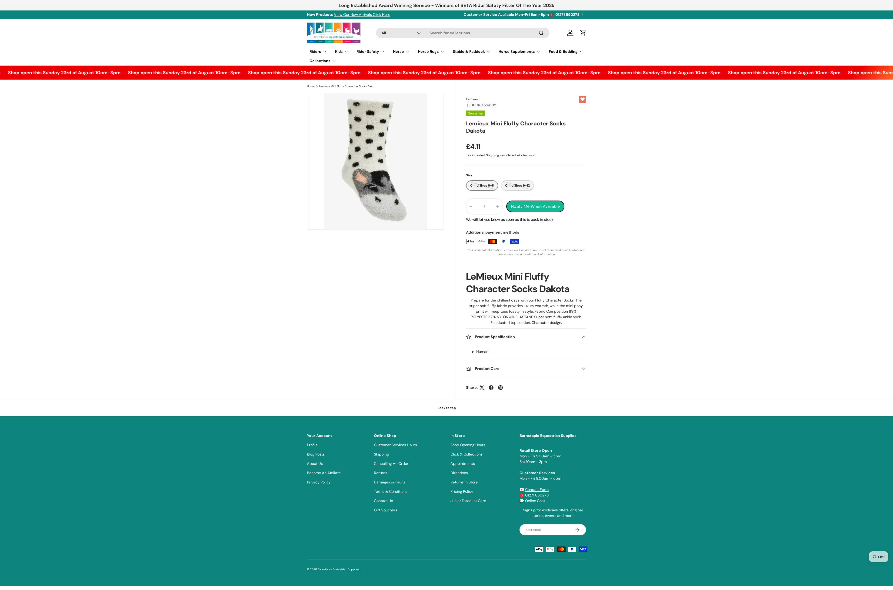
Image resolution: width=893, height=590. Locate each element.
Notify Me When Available (535, 206)
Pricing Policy (461, 491)
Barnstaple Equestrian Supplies (338, 569)
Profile (312, 444)
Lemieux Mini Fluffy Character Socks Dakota (347, 86)
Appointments (462, 463)
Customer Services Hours (395, 444)
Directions (459, 472)
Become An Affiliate (324, 472)
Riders (315, 51)
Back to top (446, 408)
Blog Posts (316, 454)
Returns (380, 472)
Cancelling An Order (391, 463)
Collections (320, 60)
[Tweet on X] (481, 387)
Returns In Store (464, 482)
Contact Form (537, 489)
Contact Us (383, 500)
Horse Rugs (428, 51)
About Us (315, 463)
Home (311, 86)
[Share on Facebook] (491, 387)
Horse (398, 51)
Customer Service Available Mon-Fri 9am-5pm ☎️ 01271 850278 (522, 14)
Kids (339, 51)
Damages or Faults (390, 482)
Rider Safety (368, 51)
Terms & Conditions (390, 491)
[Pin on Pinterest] (500, 387)
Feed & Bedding (563, 51)
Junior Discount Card (468, 500)
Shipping (492, 155)
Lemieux (472, 99)
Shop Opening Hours (467, 444)
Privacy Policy (319, 482)
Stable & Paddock (469, 51)
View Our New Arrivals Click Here (362, 14)
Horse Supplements (517, 51)
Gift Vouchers (385, 510)
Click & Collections (466, 454)
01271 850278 (537, 495)
